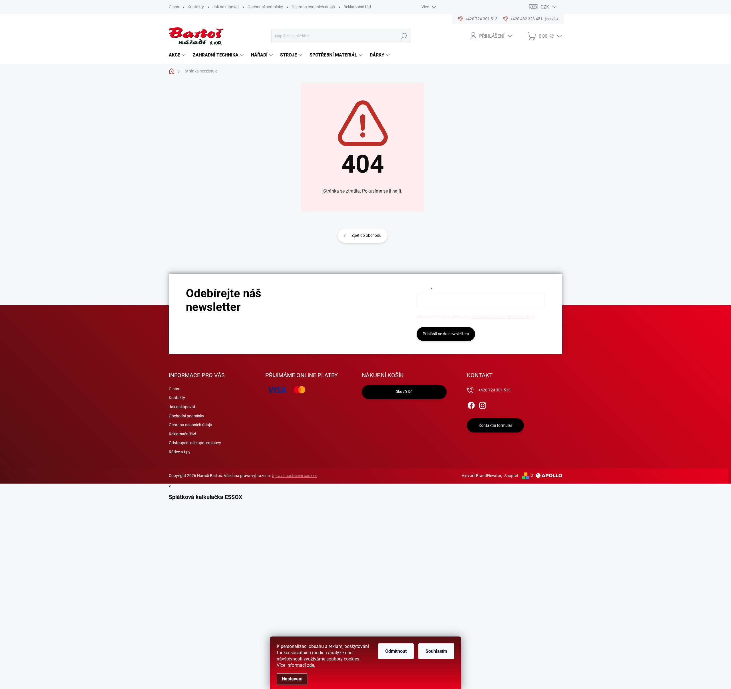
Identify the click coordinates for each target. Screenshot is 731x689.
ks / (404, 391)
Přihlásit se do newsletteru (446, 334)
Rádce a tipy (179, 452)
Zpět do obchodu (366, 235)
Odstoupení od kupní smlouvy (195, 443)
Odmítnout (396, 651)
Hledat (403, 36)
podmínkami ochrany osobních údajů (502, 316)
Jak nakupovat (225, 7)
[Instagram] (482, 404)
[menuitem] (178, 55)
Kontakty (196, 7)
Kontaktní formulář (495, 425)
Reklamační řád (357, 7)
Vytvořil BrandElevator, (482, 475)
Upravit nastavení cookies (294, 475)
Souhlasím (436, 651)
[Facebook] (471, 404)
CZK (545, 7)
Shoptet (511, 475)
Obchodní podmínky (265, 7)
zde (310, 665)
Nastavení (292, 679)
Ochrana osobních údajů (313, 7)
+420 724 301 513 (494, 390)
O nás (174, 7)
